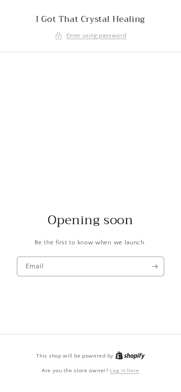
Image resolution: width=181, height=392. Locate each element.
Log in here (124, 370)
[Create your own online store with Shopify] (130, 356)
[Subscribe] (154, 266)
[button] (91, 36)
